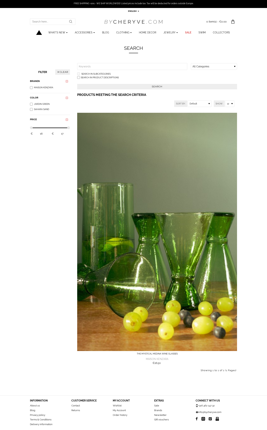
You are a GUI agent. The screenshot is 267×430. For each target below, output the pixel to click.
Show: (219, 103)
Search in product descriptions (100, 77)
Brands (35, 81)
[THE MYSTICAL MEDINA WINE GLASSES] (157, 232)
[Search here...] (70, 22)
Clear (64, 72)
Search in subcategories (96, 74)
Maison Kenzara (157, 359)
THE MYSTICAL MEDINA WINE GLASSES (157, 353)
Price (33, 119)
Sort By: (180, 103)
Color (34, 97)
